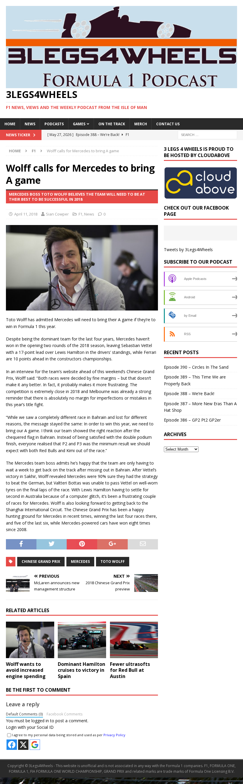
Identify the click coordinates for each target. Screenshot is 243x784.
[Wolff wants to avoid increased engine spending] (30, 640)
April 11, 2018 (25, 214)
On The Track (111, 123)
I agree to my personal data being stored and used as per (68, 735)
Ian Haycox (71, 780)
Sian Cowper (57, 214)
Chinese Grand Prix (41, 561)
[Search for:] (207, 134)
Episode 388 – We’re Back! (189, 393)
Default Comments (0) (24, 714)
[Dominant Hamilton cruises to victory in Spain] (82, 640)
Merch (140, 123)
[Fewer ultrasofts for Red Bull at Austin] (134, 640)
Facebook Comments (65, 714)
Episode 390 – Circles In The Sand (196, 367)
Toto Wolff (112, 561)
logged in (40, 720)
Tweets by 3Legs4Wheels (188, 249)
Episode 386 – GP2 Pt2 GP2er (192, 420)
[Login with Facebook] (12, 744)
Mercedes (80, 561)
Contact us (168, 123)
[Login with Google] (35, 744)
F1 (80, 214)
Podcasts (54, 123)
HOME (9, 123)
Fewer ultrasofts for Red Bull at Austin (130, 670)
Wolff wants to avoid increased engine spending (26, 670)
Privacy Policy (114, 735)
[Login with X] (23, 744)
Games (79, 123)
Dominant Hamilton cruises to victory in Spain (81, 670)
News (30, 123)
